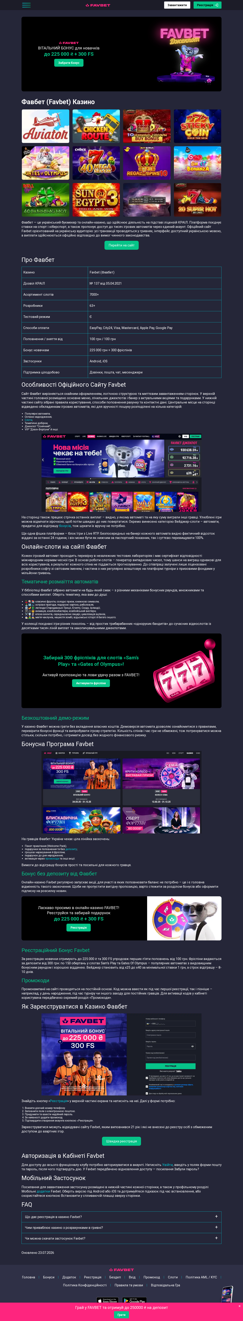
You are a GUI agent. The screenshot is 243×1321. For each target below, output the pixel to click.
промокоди (52, 858)
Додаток (69, 1277)
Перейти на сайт (122, 245)
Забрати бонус (68, 63)
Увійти (167, 1165)
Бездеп (115, 1277)
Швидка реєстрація (121, 1141)
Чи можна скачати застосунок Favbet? (55, 1238)
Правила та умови (129, 1285)
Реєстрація (205, 5)
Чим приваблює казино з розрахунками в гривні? (64, 1228)
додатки (43, 1191)
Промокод (151, 1277)
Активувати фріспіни (91, 683)
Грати (121, 1315)
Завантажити (177, 5)
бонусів (65, 526)
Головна (28, 1277)
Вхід (132, 1277)
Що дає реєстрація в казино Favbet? (53, 1217)
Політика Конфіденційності (85, 1285)
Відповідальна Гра (165, 1285)
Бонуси (48, 1277)
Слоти (28, 420)
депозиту (71, 849)
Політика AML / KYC (201, 1277)
